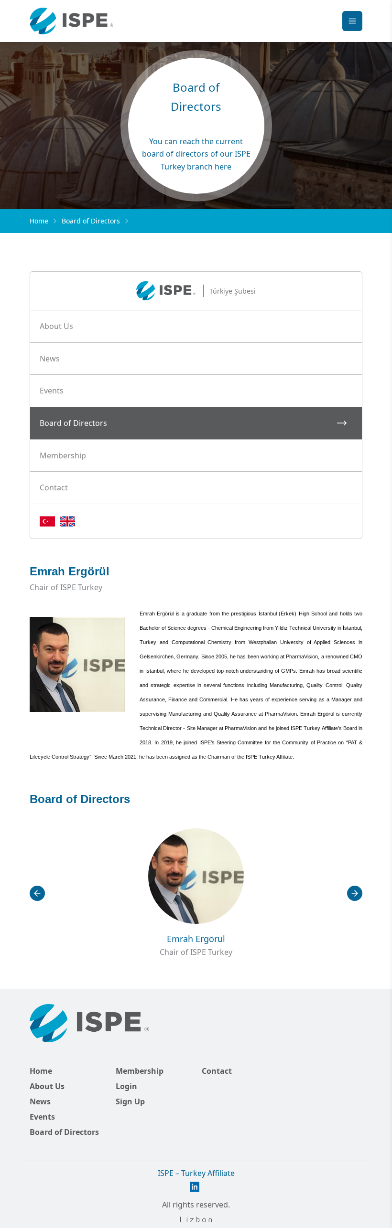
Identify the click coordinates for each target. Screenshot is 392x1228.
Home (39, 220)
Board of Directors (91, 220)
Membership (139, 1071)
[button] (196, 326)
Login (126, 1086)
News (40, 1101)
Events (42, 1117)
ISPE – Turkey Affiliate (196, 1173)
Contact (217, 1071)
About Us (47, 1086)
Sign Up (130, 1101)
